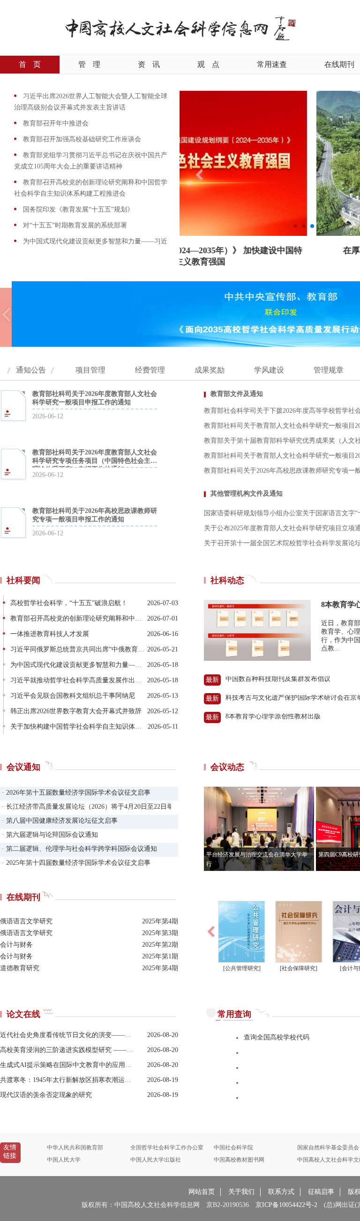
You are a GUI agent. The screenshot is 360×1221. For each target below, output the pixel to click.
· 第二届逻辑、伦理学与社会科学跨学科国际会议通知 (78, 848)
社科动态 (227, 580)
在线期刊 (23, 897)
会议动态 (227, 767)
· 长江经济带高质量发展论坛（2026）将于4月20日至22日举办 (85, 806)
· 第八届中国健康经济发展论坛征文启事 (59, 820)
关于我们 (241, 1191)
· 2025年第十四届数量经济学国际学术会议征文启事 (75, 862)
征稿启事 (321, 1191)
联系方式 (281, 1191)
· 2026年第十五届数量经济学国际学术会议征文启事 (75, 792)
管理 (89, 64)
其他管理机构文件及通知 (246, 493)
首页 (30, 64)
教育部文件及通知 (236, 393)
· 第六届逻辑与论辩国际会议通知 (49, 834)
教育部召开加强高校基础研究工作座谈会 (81, 139)
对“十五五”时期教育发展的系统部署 (74, 225)
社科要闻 (23, 580)
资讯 (149, 64)
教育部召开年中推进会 (55, 123)
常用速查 (272, 64)
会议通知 (23, 767)
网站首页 (201, 1191)
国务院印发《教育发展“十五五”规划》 (77, 209)
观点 (208, 64)
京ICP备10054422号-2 (286, 1204)
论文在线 (23, 1014)
